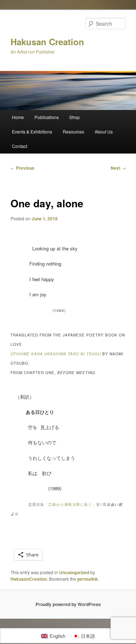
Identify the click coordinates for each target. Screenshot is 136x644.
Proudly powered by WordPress (68, 604)
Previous (22, 168)
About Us (104, 131)
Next (118, 168)
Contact (19, 146)
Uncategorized (74, 572)
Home (18, 117)
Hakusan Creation (47, 41)
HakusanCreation (29, 579)
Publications (46, 117)
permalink (87, 579)
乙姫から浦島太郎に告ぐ (70, 504)
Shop (74, 117)
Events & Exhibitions (32, 131)
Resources (73, 131)
